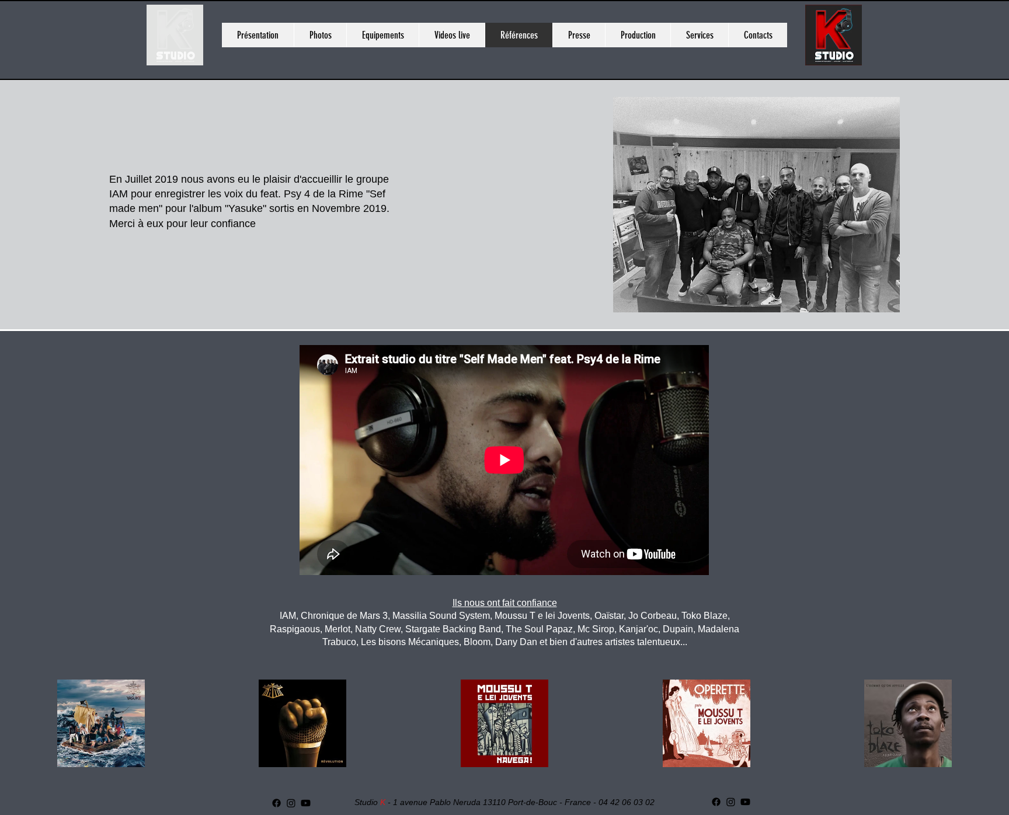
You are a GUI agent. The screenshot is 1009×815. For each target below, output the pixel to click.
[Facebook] (276, 803)
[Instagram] (291, 803)
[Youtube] (305, 803)
